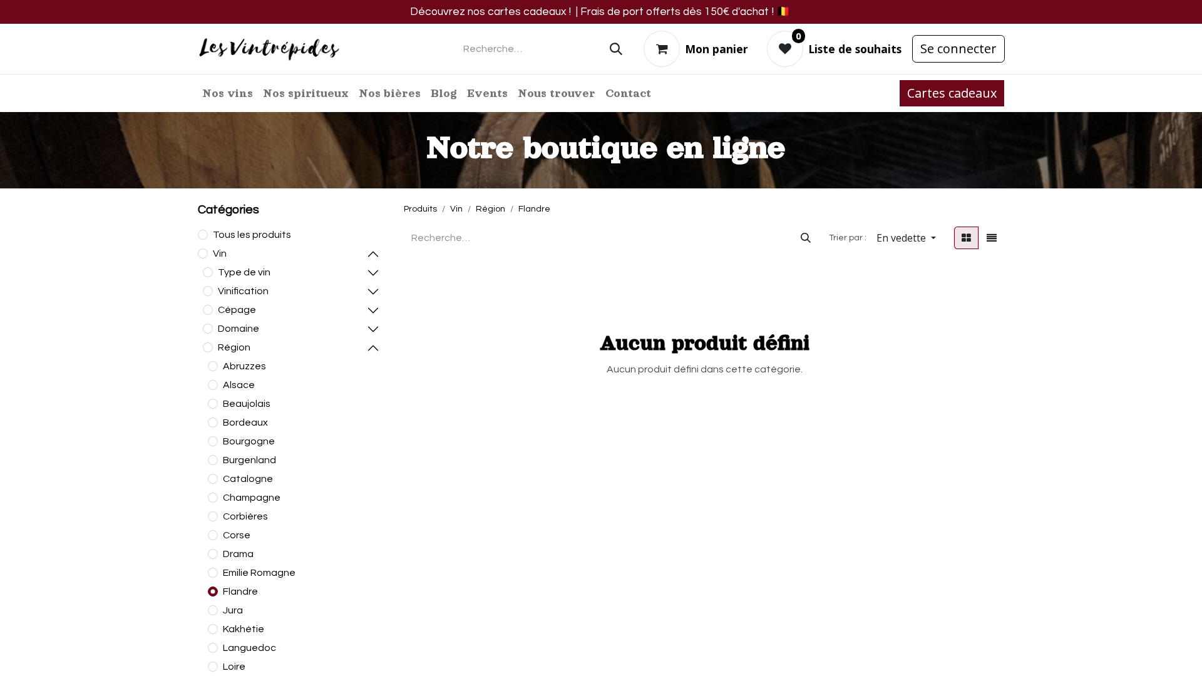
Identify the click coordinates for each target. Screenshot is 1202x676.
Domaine (238, 329)
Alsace (239, 385)
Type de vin (244, 272)
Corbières (245, 516)
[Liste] (992, 238)
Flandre (240, 591)
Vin (220, 253)
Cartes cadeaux (952, 92)
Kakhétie (243, 629)
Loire (234, 667)
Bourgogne (249, 441)
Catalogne (248, 479)
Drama (238, 554)
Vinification (243, 291)
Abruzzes (244, 366)
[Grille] (966, 238)
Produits (420, 209)
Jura (233, 610)
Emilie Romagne (259, 573)
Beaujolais (246, 404)
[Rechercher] (616, 49)
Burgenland (249, 460)
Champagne (251, 498)
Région (234, 347)
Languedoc (249, 648)
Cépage (237, 310)
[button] (906, 238)
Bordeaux (245, 422)
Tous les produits (252, 235)
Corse (236, 535)
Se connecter (958, 48)
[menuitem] (227, 93)
